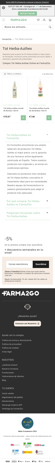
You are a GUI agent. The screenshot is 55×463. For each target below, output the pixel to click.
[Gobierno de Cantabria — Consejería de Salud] (39, 452)
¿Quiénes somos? (10, 365)
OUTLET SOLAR (27, 13)
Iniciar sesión (8, 393)
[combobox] (27, 27)
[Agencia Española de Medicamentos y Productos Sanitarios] (15, 445)
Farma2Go (7, 39)
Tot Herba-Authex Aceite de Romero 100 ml (13, 109)
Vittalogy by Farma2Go (12, 409)
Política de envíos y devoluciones (17, 340)
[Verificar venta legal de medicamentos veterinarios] (15, 452)
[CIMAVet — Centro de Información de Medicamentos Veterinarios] (39, 445)
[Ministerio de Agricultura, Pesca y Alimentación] (27, 452)
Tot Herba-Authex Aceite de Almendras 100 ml (39, 109)
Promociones (8, 373)
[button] (32, 20)
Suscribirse (41, 264)
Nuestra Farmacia (10, 369)
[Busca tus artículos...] (50, 27)
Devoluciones (8, 401)
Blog (4, 380)
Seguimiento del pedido (12, 397)
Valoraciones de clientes (13, 376)
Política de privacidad (11, 344)
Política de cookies (10, 348)
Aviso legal (7, 352)
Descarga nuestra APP (12, 405)
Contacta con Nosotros (25, 323)
